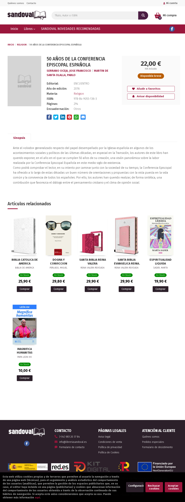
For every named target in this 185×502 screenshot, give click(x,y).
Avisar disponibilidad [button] (150, 96)
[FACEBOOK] (172, 29)
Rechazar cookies (154, 487)
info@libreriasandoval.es (73, 442)
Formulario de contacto (72, 447)
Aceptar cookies (173, 487)
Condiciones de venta (110, 442)
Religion (22, 44)
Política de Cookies (108, 452)
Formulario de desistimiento (157, 447)
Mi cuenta (171, 3)
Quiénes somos (16, 3)
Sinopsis (19, 138)
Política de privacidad (110, 447)
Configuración (136, 485)
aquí (37, 497)
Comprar (25, 289)
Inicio (11, 44)
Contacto (31, 3)
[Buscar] (143, 15)
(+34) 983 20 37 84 (69, 436)
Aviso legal (104, 436)
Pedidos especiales (153, 442)
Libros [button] (28, 29)
